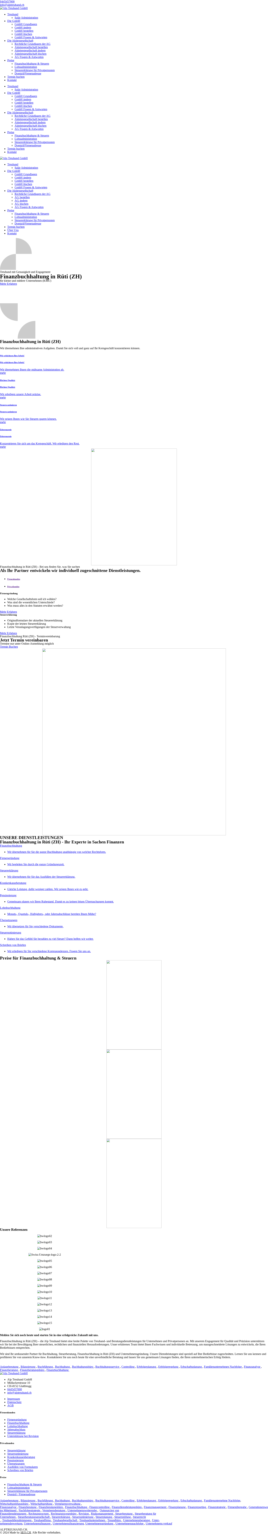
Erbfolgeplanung (147, 1366)
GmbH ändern (23, 27)
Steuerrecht (139, 1516)
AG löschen (21, 203)
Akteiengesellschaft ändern (30, 50)
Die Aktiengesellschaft (20, 40)
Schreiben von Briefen (20, 1470)
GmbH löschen (23, 34)
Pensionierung (15, 1460)
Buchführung (46, 1366)
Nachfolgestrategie (30, 1510)
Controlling (128, 1366)
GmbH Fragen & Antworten (31, 37)
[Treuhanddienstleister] (0, 1520)
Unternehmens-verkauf (159, 1523)
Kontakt (12, 80)
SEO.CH (25, 1532)
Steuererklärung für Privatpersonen (35, 70)
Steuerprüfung (122, 1516)
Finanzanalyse (252, 1366)
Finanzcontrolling (99, 1507)
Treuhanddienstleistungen (17, 1520)
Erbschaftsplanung (191, 1366)
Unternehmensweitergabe (82, 1510)
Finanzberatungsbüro (32, 1370)
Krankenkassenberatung (21, 1457)
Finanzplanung (177, 1507)
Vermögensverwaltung (68, 1503)
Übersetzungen (16, 1463)
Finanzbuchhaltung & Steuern (32, 63)
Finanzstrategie (217, 1507)
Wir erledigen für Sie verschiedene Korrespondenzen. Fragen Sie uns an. (49, 951)
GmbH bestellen (24, 30)
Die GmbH (13, 20)
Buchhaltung (63, 1366)
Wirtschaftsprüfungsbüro (14, 1503)
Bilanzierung (28, 1366)
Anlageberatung (9, 1366)
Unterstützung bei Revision (23, 1436)
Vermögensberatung (54, 1510)
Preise (10, 60)
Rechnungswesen (38, 1513)
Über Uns (13, 230)
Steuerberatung (124, 1513)
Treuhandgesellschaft (65, 1520)
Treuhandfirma (42, 1520)
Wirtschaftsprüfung (41, 1503)
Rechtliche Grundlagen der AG (33, 43)
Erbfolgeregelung (168, 1366)
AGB (10, 1405)
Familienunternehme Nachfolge (222, 1500)
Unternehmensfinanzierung (68, 1523)
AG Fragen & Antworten (29, 57)
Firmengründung (17, 1419)
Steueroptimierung (17, 1453)
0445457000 (14, 1389)
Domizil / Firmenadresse (21, 1494)
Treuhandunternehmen (92, 1520)
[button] (7, 1)
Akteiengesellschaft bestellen (31, 47)
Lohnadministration (26, 66)
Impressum (13, 1398)
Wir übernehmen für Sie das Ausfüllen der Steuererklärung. (41, 876)
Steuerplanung (104, 1516)
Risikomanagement (102, 1513)
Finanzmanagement (155, 1507)
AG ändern (21, 200)
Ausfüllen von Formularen (22, 1466)
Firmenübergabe (237, 1507)
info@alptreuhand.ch (19, 1392)
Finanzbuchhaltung (57, 1370)
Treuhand (12, 14)
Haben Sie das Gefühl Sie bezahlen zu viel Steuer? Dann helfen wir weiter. (50, 938)
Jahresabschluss (16, 1429)
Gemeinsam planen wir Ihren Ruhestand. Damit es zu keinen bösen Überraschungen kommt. (60, 901)
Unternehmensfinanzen (37, 1523)
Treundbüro (114, 1520)
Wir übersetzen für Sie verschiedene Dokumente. (35, 926)
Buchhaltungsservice (107, 1366)
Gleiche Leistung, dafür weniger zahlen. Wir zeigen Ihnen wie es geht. (47, 889)
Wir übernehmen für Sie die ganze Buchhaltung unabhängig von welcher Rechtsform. (56, 851)
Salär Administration (26, 17)
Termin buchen (16, 76)
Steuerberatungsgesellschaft (34, 1516)
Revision (84, 1513)
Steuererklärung (16, 1432)
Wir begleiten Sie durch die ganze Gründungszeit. (35, 864)
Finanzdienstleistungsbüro (127, 1507)
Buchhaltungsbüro (83, 1366)
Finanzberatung (9, 1370)
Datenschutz (14, 1402)
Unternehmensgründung (99, 1523)
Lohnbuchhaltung (17, 1426)
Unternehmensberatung (137, 1520)
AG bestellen (22, 197)
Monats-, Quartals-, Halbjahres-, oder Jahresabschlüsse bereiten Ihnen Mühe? (51, 914)
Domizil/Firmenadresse (28, 73)
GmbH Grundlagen (26, 24)
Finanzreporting (197, 1507)
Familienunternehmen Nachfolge (223, 1366)
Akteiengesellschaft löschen (30, 53)
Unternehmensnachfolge (129, 1523)
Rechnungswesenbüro (64, 1513)
